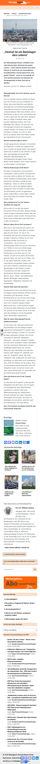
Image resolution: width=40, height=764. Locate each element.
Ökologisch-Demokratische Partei (21, 755)
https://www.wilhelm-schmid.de (17, 547)
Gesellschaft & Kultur (25, 13)
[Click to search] (35, 569)
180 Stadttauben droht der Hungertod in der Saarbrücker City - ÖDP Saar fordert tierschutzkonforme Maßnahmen (22, 671)
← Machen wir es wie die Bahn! (14, 554)
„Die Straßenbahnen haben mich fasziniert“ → (20, 562)
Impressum (7, 758)
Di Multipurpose (18, 761)
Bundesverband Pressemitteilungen (24, 644)
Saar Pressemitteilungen (20, 676)
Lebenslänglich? (11, 599)
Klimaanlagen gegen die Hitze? (17, 619)
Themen (14, 13)
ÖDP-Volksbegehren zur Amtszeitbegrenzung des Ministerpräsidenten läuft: (16, 729)
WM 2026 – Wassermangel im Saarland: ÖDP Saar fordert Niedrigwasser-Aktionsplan (21, 707)
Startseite (6, 13)
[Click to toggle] (37, 7)
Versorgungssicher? (13, 609)
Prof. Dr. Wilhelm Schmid (25, 508)
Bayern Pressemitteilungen (21, 654)
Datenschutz (16, 758)
